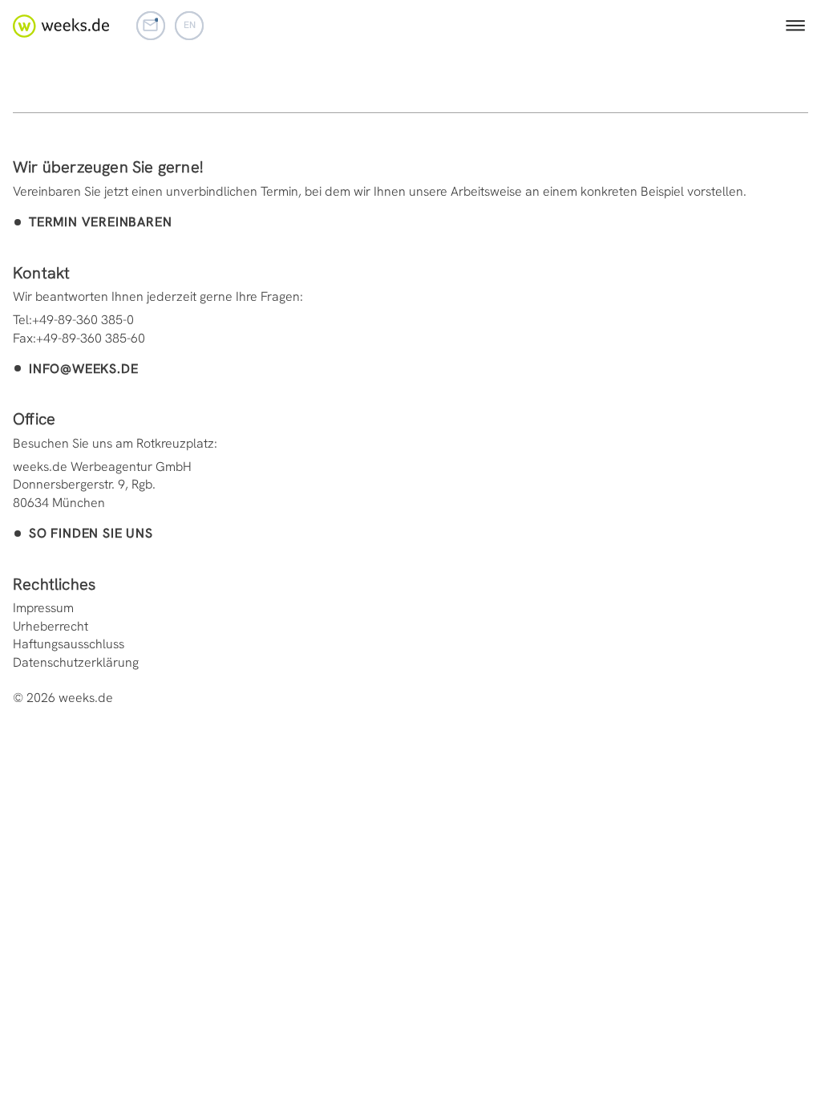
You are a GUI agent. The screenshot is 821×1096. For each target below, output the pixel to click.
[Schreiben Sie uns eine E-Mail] (151, 26)
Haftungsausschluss (68, 643)
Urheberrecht (50, 626)
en (190, 24)
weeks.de (61, 25)
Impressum (43, 607)
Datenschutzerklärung (76, 662)
